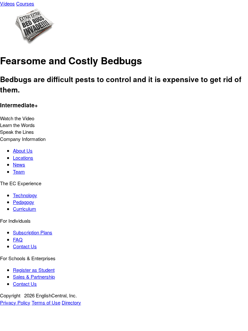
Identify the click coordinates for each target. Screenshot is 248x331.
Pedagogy (23, 201)
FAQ (18, 239)
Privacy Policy (15, 302)
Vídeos (7, 3)
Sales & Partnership (34, 276)
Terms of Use (46, 302)
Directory (71, 302)
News (19, 164)
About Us (23, 150)
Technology (25, 195)
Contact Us (25, 246)
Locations (23, 157)
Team (19, 171)
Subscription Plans (32, 232)
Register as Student (34, 269)
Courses (25, 3)
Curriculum (24, 208)
